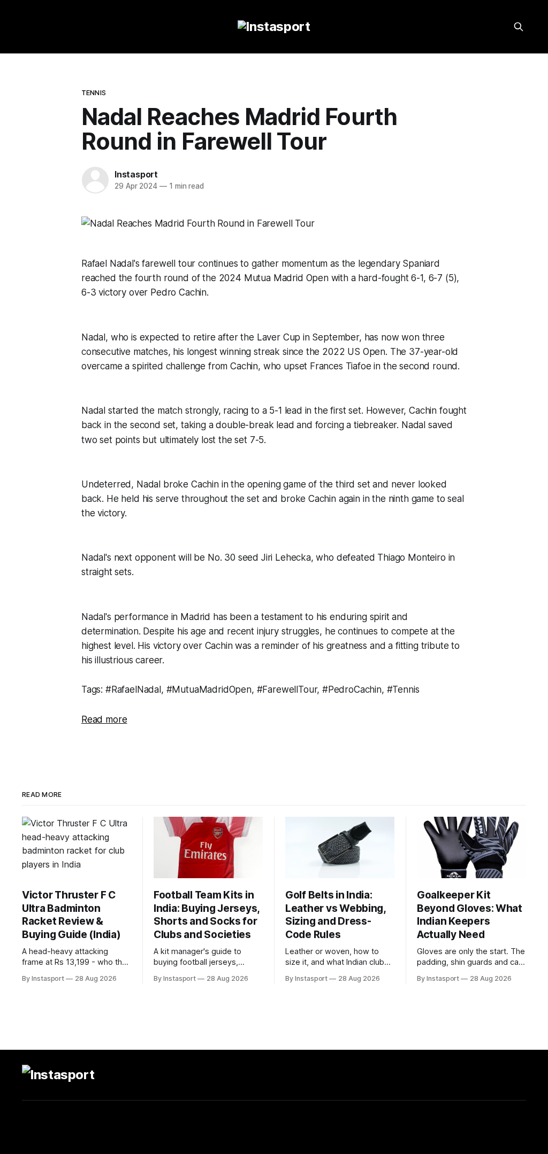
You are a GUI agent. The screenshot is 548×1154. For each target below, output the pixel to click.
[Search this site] (518, 26)
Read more (104, 719)
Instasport (136, 174)
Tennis (93, 92)
